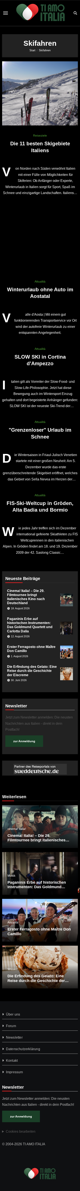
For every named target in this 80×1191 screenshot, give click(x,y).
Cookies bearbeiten (20, 1131)
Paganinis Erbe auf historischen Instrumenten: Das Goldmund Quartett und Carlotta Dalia (36, 887)
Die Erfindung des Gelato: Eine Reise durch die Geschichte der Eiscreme (32, 671)
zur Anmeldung (24, 741)
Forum (11, 1026)
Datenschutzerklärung (23, 1049)
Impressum (14, 1072)
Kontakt (12, 1060)
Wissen (12, 969)
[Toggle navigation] (5, 13)
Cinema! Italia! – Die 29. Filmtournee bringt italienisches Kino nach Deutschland (36, 840)
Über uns (13, 1014)
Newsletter (14, 1037)
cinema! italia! (16, 828)
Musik (11, 875)
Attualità (40, 281)
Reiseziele (40, 135)
